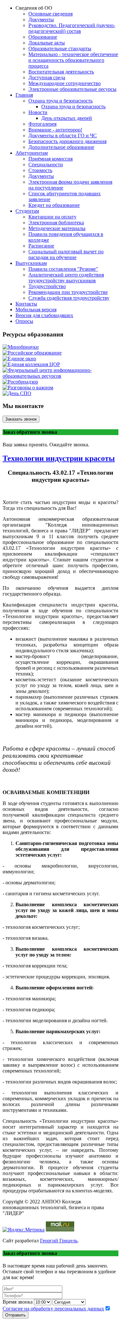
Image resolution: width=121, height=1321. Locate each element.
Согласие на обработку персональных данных (53, 1308)
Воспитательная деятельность (61, 71)
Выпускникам (31, 263)
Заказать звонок (21, 419)
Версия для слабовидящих (44, 315)
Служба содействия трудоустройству (68, 298)
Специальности (45, 164)
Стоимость (40, 170)
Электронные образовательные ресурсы (72, 89)
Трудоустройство (47, 286)
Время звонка (18, 1302)
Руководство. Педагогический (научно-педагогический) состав (71, 28)
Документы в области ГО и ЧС (62, 135)
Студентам (27, 211)
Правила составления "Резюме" (63, 269)
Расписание (41, 245)
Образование (42, 37)
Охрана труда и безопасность (60, 100)
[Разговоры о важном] (28, 387)
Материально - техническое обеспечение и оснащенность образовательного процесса (73, 60)
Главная (24, 95)
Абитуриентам (31, 153)
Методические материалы (57, 228)
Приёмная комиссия (50, 158)
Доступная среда (46, 77)
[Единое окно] (19, 358)
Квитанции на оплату (52, 216)
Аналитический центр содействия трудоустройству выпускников (66, 277)
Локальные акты (46, 42)
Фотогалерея (42, 124)
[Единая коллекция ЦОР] (31, 364)
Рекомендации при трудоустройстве (68, 292)
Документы (41, 19)
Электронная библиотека (56, 222)
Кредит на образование (54, 205)
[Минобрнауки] (21, 347)
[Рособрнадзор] (20, 381)
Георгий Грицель (58, 1240)
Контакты (26, 303)
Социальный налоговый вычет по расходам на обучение (66, 254)
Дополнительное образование (61, 147)
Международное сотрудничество (64, 83)
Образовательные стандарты (59, 48)
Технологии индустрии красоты (59, 458)
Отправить (15, 1315)
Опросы (24, 321)
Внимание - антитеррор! (55, 129)
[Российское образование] (32, 352)
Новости (37, 112)
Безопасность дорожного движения (67, 141)
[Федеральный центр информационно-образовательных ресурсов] (60, 376)
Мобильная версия (35, 309)
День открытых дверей (66, 118)
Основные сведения (50, 13)
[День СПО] (17, 393)
